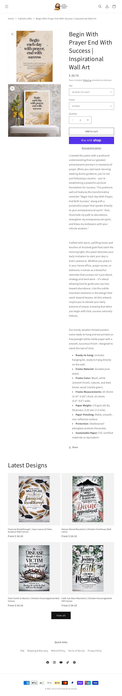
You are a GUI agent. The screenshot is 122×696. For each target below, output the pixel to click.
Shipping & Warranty (37, 650)
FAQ (22, 650)
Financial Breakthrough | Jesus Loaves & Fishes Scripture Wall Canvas (30, 530)
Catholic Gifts (25, 18)
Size (71, 85)
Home (11, 18)
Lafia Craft (55, 689)
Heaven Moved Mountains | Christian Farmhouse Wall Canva (86, 530)
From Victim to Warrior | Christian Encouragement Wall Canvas (33, 599)
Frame (72, 99)
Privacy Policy (95, 650)
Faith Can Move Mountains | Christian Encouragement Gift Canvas (87, 599)
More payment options (91, 148)
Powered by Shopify (69, 689)
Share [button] (75, 447)
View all (61, 615)
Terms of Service (76, 650)
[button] (6, 6)
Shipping (87, 80)
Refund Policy (58, 650)
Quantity (73, 113)
